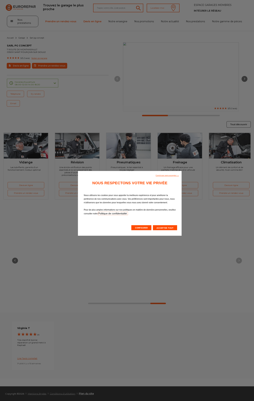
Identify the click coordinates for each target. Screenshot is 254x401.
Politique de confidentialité (113, 213)
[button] (167, 175)
